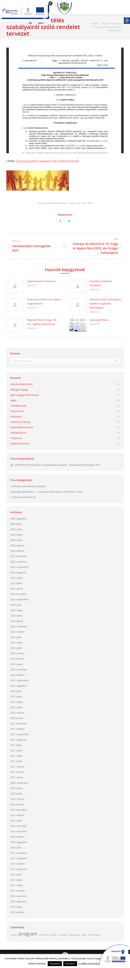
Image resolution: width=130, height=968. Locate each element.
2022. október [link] (17, 674)
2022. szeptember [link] (19, 680)
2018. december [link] (18, 825)
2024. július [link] (16, 604)
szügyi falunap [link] (74, 935)
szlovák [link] (53, 935)
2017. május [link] (16, 885)
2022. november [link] (18, 669)
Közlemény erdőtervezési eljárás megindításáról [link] (43, 301)
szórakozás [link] (62, 935)
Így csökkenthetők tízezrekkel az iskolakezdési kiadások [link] (38, 464)
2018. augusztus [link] (18, 842)
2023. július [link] (16, 637)
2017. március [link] (17, 890)
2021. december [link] (18, 723)
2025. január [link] (16, 588)
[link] (65, 7)
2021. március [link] (17, 766)
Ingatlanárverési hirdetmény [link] (41, 281)
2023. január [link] (16, 664)
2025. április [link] (16, 583)
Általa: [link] (74, 203)
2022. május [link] (16, 701)
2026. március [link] (17, 545)
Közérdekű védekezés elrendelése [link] (101, 283)
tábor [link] (84, 935)
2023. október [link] (17, 631)
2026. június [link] (16, 529)
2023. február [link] (17, 658)
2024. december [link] (18, 594)
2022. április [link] (16, 707)
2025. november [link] (18, 561)
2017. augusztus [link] (18, 869)
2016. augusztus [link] (18, 901)
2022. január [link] (16, 718)
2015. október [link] (17, 912)
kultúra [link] (14, 935)
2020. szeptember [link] (19, 782)
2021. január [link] (16, 777)
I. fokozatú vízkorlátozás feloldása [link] (27, 486)
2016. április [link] (16, 906)
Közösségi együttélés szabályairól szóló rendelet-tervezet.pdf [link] (47, 160)
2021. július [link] (16, 745)
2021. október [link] (17, 728)
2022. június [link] (16, 696)
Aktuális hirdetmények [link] (57, 203)
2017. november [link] (18, 858)
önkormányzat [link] (94, 935)
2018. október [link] (17, 836)
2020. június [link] (16, 788)
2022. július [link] (16, 691)
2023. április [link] (16, 647)
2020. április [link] (16, 793)
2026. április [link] (16, 540)
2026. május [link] (16, 534)
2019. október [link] (17, 815)
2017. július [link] (16, 874)
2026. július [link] (16, 523)
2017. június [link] (16, 879)
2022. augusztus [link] (18, 685)
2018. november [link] (18, 831)
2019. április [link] (16, 820)
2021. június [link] (16, 750)
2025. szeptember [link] (19, 567)
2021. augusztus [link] (18, 739)
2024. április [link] (16, 615)
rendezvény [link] (44, 935)
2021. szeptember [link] (19, 734)
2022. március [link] (17, 712)
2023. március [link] (17, 653)
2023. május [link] (16, 642)
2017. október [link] (17, 863)
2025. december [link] (18, 556)
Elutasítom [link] (70, 963)
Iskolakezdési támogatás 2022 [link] (84, 464)
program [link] (27, 934)
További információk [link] (90, 963)
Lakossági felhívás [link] (99, 319)
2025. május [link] (16, 577)
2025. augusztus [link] (18, 572)
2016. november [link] (18, 896)
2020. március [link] (17, 798)
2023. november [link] (18, 626)
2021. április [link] (16, 761)
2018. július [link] (16, 847)
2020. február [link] (17, 804)
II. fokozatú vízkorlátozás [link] (23, 497)
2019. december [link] (18, 809)
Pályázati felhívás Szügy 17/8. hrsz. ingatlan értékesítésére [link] (42, 322)
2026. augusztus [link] (18, 518)
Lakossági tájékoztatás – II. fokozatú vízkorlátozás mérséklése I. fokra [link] (46, 491)
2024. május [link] (16, 610)
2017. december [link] (18, 852)
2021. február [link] (17, 772)
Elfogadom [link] (55, 963)
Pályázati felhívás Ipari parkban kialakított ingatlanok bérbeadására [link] (105, 303)
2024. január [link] (16, 620)
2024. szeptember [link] (19, 599)
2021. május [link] (16, 755)
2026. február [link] (17, 550)
